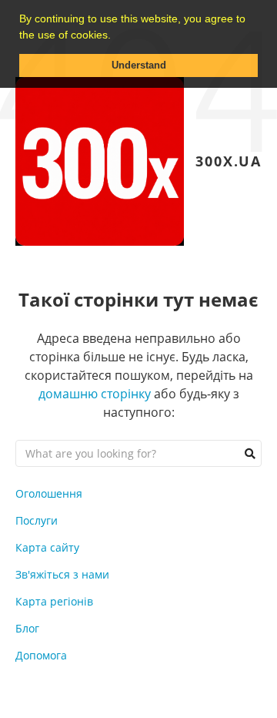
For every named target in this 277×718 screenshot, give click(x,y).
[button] (116, 36)
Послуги (36, 520)
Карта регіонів (54, 601)
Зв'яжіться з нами (62, 574)
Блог (27, 628)
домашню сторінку (94, 393)
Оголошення (48, 493)
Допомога (41, 655)
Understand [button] (139, 65)
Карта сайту (47, 547)
